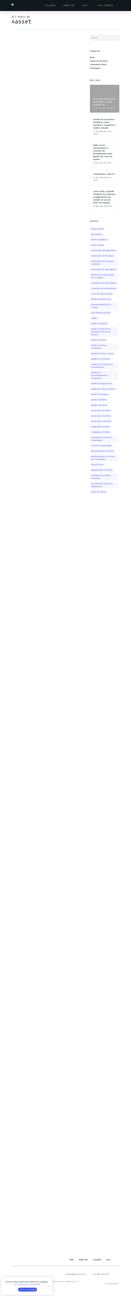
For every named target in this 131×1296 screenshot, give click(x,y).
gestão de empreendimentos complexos (99, 375)
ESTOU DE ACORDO (27, 1290)
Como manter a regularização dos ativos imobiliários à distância (46, 918)
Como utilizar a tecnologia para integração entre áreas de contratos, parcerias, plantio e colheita (48, 793)
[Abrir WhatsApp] (124, 1289)
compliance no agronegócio (104, 283)
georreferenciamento (100, 313)
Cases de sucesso (98, 61)
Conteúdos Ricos (23, 661)
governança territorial (101, 421)
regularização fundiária (102, 470)
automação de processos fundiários (102, 262)
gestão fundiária (98, 400)
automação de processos (102, 256)
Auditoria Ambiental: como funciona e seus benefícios (45, 194)
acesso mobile (97, 229)
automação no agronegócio (103, 269)
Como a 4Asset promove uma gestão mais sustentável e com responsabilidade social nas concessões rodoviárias (46, 555)
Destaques (95, 68)
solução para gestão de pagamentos (102, 485)
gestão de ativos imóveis (102, 353)
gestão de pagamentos (101, 383)
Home (72, 1260)
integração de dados (100, 427)
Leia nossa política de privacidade (27, 1284)
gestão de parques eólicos (103, 389)
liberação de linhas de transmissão (101, 438)
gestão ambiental (99, 323)
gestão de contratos (100, 359)
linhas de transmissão (101, 446)
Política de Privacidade (56, 1281)
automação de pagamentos (103, 250)
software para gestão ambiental (101, 476)
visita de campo (98, 492)
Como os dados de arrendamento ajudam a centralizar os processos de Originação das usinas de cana (46, 69)
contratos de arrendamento (104, 288)
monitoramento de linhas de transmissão (102, 457)
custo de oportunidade (101, 294)
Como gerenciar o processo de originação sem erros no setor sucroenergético (48, 1046)
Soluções (97, 1260)
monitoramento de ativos (102, 451)
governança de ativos (101, 410)
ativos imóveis (97, 245)
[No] (49, 1286)
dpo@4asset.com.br (71, 1281)
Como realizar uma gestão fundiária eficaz (40, 1164)
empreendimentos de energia (101, 305)
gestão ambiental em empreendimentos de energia (101, 332)
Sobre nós (83, 1260)
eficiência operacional (101, 299)
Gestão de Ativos (98, 340)
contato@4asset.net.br (75, 1274)
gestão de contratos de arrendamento (102, 365)
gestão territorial (99, 405)
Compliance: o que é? (45, 437)
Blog (14, 47)
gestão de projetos (99, 394)
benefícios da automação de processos (102, 276)
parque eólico (97, 465)
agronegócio (96, 234)
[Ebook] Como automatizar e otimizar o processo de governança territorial (48, 676)
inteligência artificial (100, 432)
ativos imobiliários (99, 240)
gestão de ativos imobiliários (98, 346)
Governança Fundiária (101, 416)
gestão (94, 318)
